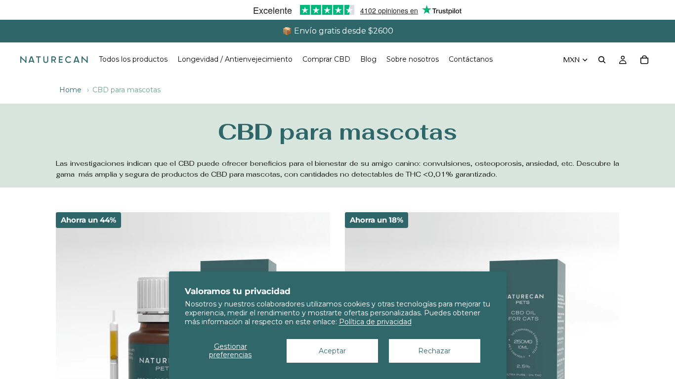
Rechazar (434, 350)
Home (70, 89)
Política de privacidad (375, 321)
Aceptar (332, 350)
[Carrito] (644, 60)
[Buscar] (602, 60)
